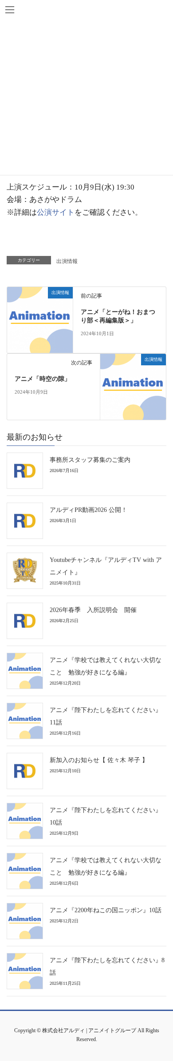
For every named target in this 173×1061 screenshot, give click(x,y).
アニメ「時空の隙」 (43, 379)
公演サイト (56, 212)
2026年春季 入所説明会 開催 (93, 610)
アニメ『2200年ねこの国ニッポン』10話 (105, 910)
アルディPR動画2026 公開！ (88, 510)
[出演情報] (40, 319)
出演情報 (67, 261)
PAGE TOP (158, 1022)
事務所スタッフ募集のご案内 (90, 460)
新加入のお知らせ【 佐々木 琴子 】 (99, 760)
